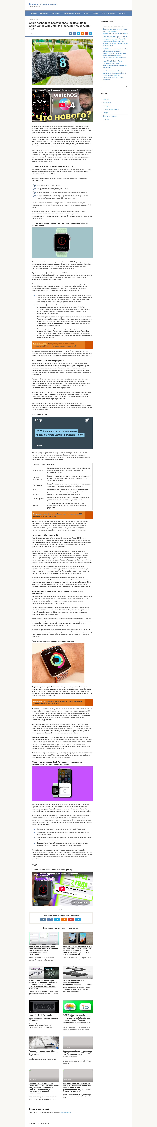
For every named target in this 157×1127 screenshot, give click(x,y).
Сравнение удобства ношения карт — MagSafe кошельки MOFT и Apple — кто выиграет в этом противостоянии (77, 1054)
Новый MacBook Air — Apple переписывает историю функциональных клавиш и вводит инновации (43, 1018)
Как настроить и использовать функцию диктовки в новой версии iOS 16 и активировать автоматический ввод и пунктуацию (43, 950)
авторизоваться (65, 1112)
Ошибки (122, 13)
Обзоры (95, 13)
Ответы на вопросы (109, 13)
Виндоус (34, 13)
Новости (86, 13)
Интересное (44, 13)
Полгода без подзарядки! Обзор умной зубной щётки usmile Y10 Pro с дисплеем (44, 1053)
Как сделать (56, 13)
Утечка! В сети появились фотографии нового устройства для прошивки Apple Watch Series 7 (77, 983)
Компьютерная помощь (43, 4)
